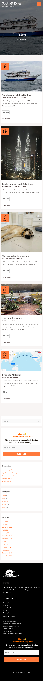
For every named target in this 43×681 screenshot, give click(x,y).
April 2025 (5, 530)
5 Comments (23, 97)
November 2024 (7, 536)
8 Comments (11, 321)
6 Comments (22, 186)
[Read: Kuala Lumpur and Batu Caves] (21, 153)
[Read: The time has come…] (21, 299)
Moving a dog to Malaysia (15, 255)
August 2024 (6, 541)
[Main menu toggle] (39, 4)
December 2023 (7, 553)
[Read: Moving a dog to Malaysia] (21, 232)
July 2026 (5, 521)
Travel (15, 97)
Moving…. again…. (7, 478)
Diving (4, 97)
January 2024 (6, 550)
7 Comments (18, 258)
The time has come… (13, 318)
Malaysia (10, 97)
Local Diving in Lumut (8, 470)
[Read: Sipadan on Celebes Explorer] (21, 76)
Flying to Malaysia (11, 374)
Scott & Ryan (11, 3)
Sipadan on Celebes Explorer (17, 94)
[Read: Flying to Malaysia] (21, 360)
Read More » (6, 118)
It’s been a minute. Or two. (10, 476)
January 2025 (6, 533)
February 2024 (6, 547)
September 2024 (7, 538)
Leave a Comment (13, 377)
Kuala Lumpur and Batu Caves (18, 183)
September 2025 (7, 527)
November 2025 (7, 524)
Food (4, 186)
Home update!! (6, 481)
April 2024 (5, 544)
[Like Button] (4, 112)
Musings (4, 504)
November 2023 (7, 556)
